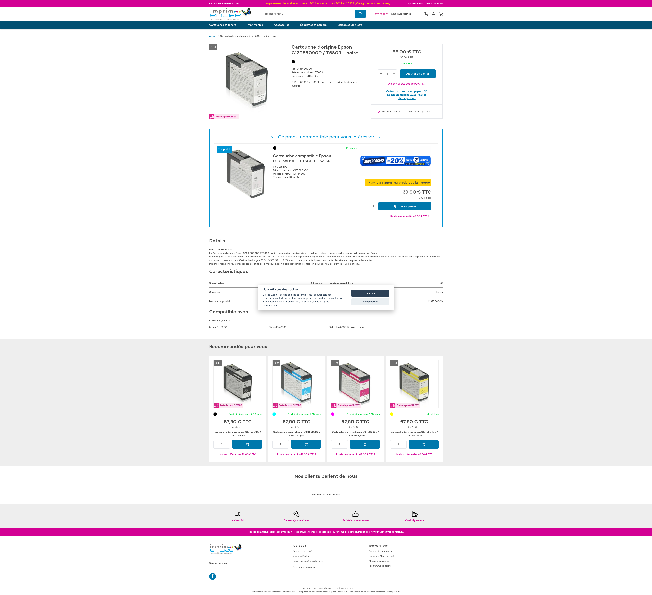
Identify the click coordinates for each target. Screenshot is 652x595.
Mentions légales (301, 556)
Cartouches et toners (222, 25)
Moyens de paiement (379, 561)
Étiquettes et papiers (313, 25)
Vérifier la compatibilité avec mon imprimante (407, 111)
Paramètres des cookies (305, 567)
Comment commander (380, 551)
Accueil (212, 36)
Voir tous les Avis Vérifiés (326, 494)
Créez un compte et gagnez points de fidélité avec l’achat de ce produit (406, 94)
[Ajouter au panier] (247, 444)
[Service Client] (426, 14)
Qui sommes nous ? (303, 551)
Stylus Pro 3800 (218, 327)
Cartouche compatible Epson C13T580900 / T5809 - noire (302, 158)
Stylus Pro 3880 (278, 327)
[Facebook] (212, 576)
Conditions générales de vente (308, 561)
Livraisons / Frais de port (381, 556)
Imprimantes (255, 25)
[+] (394, 74)
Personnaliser (370, 301)
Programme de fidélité (380, 565)
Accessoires (281, 25)
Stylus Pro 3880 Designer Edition (347, 327)
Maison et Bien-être (349, 25)
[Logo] (230, 14)
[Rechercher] (360, 14)
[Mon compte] (433, 14)
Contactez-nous (218, 562)
